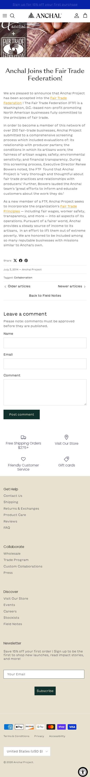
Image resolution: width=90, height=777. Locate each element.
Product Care (14, 514)
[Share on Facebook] (20, 260)
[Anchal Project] (45, 15)
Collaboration (23, 277)
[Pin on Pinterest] (26, 260)
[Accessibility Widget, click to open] (83, 772)
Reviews (10, 521)
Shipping (10, 502)
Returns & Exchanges (21, 508)
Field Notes (12, 624)
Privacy (39, 736)
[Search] (14, 15)
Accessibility (57, 736)
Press (8, 572)
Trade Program (16, 559)
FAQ (6, 527)
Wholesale (12, 553)
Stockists (11, 617)
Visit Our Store (15, 598)
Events (9, 604)
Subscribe (45, 690)
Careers (10, 611)
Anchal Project (23, 762)
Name (8, 333)
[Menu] (5, 15)
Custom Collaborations (22, 566)
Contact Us (12, 495)
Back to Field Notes (45, 295)
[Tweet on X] (15, 260)
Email (8, 354)
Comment (11, 375)
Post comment (21, 414)
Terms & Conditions (16, 736)
